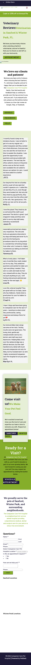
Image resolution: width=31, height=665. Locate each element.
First (20, 539)
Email (5, 544)
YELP (7, 123)
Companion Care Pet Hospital (17, 88)
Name (5, 537)
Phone (5, 547)
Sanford (11, 433)
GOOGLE (9, 113)
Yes (7, 556)
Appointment (12, 57)
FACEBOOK (10, 118)
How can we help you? (11, 563)
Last (20, 542)
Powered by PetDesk (19, 659)
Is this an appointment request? (14, 554)
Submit (8, 573)
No (7, 559)
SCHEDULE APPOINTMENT (10, 481)
